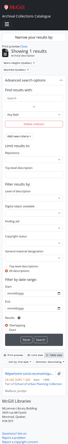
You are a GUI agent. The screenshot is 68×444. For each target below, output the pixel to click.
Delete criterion (34, 124)
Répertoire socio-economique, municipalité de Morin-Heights (29, 374)
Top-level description (19, 168)
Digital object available (20, 206)
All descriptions (19, 271)
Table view (55, 355)
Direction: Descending (49, 362)
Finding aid (12, 221)
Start (8, 286)
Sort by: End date (19, 362)
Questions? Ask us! (14, 433)
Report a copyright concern (20, 442)
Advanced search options (25, 80)
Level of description (18, 191)
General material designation (24, 251)
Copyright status (16, 236)
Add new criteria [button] (18, 136)
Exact (12, 330)
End (7, 302)
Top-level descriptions (23, 266)
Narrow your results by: (34, 37)
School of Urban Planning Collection (38, 384)
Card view (37, 355)
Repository (12, 153)
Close (23, 46)
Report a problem (13, 438)
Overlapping (17, 325)
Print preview (15, 355)
